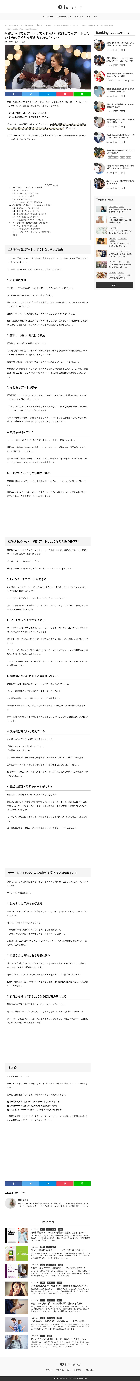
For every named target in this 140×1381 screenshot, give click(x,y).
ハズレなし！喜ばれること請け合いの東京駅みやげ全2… (120, 277)
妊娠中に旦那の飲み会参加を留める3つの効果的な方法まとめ (120, 90)
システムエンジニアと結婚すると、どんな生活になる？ (58, 1268)
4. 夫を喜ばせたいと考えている (28, 217)
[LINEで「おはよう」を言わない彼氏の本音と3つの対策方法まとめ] (16, 1342)
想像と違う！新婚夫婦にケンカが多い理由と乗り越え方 (120, 105)
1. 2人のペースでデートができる (28, 208)
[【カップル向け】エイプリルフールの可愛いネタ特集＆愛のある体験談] (101, 253)
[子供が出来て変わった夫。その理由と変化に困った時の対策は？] (99, 168)
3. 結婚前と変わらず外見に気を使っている (31, 214)
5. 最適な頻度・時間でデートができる (30, 220)
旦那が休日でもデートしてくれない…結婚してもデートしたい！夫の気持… (120, 59)
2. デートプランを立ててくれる (28, 211)
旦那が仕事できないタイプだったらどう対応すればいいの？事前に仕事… (120, 44)
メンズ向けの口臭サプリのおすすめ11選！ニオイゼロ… (120, 210)
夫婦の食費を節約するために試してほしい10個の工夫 (120, 151)
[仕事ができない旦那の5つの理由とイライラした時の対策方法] (99, 45)
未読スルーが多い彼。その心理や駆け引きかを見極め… (58, 1303)
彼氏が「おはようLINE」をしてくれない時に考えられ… (58, 1339)
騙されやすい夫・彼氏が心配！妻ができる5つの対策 (120, 182)
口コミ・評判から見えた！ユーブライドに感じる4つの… (59, 1250)
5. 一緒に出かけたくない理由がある (29, 202)
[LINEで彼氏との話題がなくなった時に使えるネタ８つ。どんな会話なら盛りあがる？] (16, 1324)
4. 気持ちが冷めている (25, 199)
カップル (51, 1282)
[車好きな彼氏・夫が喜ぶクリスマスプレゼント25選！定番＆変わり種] (99, 76)
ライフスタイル (113, 157)
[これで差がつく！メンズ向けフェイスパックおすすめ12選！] (101, 230)
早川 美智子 (23, 1200)
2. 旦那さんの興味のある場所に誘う (29, 229)
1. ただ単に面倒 (22, 190)
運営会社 (49, 1370)
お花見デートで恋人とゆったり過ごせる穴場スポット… (120, 266)
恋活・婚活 (51, 1229)
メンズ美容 (113, 206)
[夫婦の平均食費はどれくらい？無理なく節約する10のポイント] (99, 153)
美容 (88, 16)
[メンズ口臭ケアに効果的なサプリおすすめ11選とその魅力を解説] (101, 209)
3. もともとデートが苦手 (25, 196)
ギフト (119, 80)
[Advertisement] (48, 160)
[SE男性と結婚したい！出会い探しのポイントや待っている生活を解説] (16, 1271)
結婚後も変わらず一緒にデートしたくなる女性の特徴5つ (32, 205)
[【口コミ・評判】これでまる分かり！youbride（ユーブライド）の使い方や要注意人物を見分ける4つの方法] (16, 1253)
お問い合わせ (89, 1370)
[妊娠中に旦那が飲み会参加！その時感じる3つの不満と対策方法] (99, 91)
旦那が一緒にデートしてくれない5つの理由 (27, 187)
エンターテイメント (63, 16)
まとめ (14, 235)
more (114, 285)
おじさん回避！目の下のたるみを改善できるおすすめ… (120, 221)
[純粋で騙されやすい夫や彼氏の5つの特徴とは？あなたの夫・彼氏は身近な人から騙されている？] (99, 183)
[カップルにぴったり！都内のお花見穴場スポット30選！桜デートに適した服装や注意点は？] (101, 264)
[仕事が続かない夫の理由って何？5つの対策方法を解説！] (99, 122)
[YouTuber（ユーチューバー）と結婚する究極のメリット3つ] (16, 1235)
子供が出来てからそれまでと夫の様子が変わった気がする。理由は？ (120, 167)
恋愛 (95, 16)
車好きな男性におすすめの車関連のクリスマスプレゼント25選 (120, 75)
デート (121, 262)
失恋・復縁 (122, 238)
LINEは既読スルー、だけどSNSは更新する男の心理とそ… (59, 1285)
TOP (14, 25)
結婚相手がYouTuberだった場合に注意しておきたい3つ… (59, 1232)
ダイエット (79, 16)
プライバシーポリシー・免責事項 (68, 1370)
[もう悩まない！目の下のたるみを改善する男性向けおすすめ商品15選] (101, 219)
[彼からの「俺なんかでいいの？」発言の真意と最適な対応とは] (101, 241)
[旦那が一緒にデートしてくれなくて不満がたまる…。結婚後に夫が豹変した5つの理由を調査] (99, 60)
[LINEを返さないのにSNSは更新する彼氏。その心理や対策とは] (16, 1289)
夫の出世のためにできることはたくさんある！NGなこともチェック (120, 136)
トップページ (48, 16)
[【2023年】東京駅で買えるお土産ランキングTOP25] (101, 275)
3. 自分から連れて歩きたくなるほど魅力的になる (34, 232)
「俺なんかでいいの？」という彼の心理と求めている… (120, 244)
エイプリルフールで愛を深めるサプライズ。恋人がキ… (120, 255)
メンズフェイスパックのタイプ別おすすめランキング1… (120, 232)
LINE (42, 1282)
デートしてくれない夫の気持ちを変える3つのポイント (31, 223)
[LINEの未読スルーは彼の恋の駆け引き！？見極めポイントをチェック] (16, 1306)
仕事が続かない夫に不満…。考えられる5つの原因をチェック (120, 121)
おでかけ (112, 272)
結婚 (60, 1229)
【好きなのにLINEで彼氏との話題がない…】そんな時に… (59, 1321)
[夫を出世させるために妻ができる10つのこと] (99, 137)
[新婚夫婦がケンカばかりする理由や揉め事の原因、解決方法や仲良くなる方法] (99, 106)
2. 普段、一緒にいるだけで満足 (28, 193)
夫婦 (16, 42)
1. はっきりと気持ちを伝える (27, 226)
